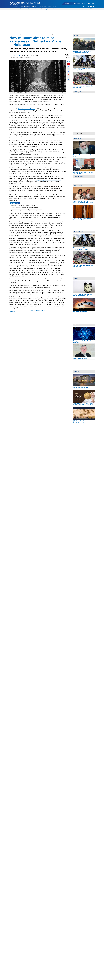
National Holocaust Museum (26, 109)
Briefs (21, 6)
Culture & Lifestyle (29, 9)
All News (16, 6)
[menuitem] (11, 7)
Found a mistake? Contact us (37, 310)
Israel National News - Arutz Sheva (21, 4)
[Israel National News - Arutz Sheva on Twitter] (83, 7)
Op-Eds (12, 9)
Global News (35, 6)
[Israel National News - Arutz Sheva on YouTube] (90, 7)
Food (21, 9)
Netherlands (20, 57)
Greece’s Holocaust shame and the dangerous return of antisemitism (26, 209)
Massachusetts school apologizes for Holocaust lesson (23, 205)
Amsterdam (27, 57)
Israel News (27, 6)
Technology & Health (46, 9)
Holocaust (12, 57)
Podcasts (37, 9)
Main (11, 6)
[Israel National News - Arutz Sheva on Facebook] (86, 7)
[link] (84, 52)
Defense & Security (52, 6)
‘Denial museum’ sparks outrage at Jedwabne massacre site (24, 210)
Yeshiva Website (57, 9)
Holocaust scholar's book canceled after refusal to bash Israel (24, 207)
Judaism (17, 9)
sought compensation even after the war (48, 180)
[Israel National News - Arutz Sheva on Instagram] (88, 7)
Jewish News (42, 6)
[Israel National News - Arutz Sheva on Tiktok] (93, 7)
